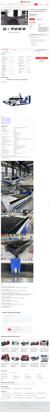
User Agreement (30, 408)
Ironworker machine (28, 376)
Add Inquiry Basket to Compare (14, 32)
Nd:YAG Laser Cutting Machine (6, 388)
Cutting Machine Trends (29, 397)
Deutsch (29, 405)
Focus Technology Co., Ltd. (18, 408)
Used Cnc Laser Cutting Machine (18, 397)
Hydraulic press (39, 374)
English (8, 405)
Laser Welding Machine (4, 374)
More (2, 399)
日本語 (41, 405)
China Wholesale (24, 403)
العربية (36, 405)
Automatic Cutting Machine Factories (29, 393)
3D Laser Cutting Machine (17, 388)
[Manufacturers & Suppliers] (25, 2)
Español (11, 405)
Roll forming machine (4, 376)
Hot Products (4, 403)
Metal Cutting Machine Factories (41, 393)
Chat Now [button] (39, 19)
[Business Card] (47, 53)
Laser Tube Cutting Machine (27, 388)
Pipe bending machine (16, 376)
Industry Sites (34, 403)
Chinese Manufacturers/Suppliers (16, 403)
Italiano (26, 405)
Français (18, 405)
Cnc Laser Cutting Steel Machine (19, 395)
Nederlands (32, 405)
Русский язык (22, 405)
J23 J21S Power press (40, 378)
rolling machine (3, 378)
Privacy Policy (39, 408)
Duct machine (39, 376)
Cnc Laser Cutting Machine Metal (7, 395)
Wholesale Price (29, 403)
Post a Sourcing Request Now (13, 331)
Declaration (35, 408)
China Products (9, 403)
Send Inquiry (32, 19)
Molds (14, 374)
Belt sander (26, 374)
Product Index (45, 403)
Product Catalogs (14, 372)
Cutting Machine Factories (6, 393)
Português (14, 405)
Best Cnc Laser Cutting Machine (6, 397)
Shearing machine (15, 378)
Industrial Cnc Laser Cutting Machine (31, 395)
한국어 (38, 405)
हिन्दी (43, 405)
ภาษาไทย (46, 405)
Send (9, 329)
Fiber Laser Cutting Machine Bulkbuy (40, 397)
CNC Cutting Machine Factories (16, 393)
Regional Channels (39, 403)
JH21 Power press (28, 378)
